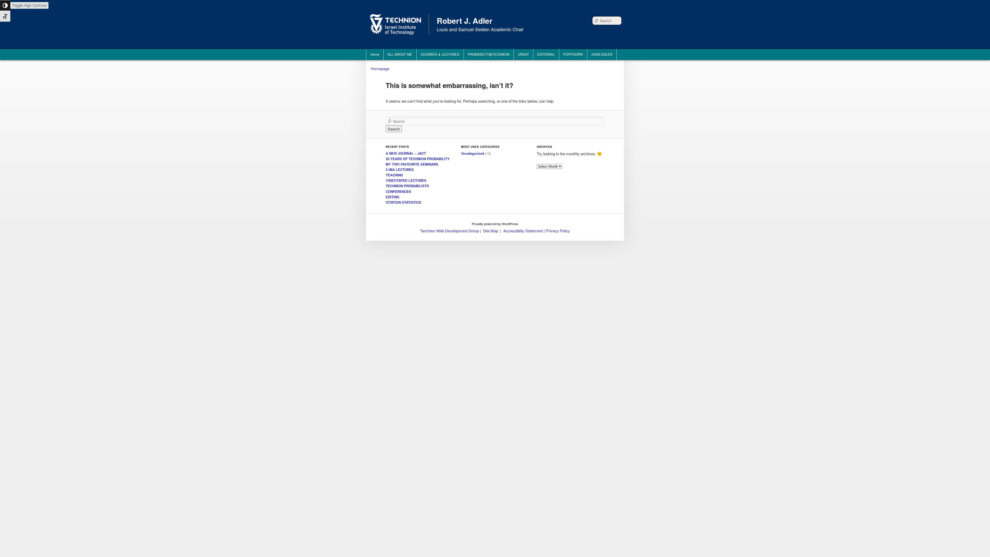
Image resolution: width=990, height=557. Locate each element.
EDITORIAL (546, 54)
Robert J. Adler (464, 20)
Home (374, 54)
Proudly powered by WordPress (495, 224)
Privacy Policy (558, 230)
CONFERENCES (398, 191)
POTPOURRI (573, 54)
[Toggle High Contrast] (5, 5)
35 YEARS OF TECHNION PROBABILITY (418, 158)
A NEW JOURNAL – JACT (406, 153)
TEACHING (394, 175)
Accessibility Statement (523, 230)
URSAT (523, 54)
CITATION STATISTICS (403, 202)
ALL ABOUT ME (399, 54)
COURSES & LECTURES (440, 54)
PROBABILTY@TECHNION (488, 54)
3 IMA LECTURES (400, 169)
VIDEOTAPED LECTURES (406, 180)
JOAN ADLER (601, 54)
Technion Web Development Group (449, 230)
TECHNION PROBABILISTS (407, 185)
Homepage (380, 68)
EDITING (392, 196)
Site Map (490, 230)
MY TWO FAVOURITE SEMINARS (412, 164)
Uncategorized (472, 153)
